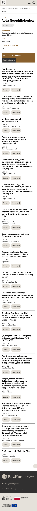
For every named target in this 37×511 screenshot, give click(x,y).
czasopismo (24, 8)
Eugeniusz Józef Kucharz (11, 126)
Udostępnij (16, 90)
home (3, 8)
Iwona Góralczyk (8, 221)
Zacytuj (5, 90)
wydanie (4, 11)
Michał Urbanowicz (9, 415)
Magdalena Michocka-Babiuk (13, 440)
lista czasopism (13, 8)
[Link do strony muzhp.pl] (3, 3)
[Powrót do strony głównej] (13, 476)
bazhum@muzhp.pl (16, 489)
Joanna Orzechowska (10, 241)
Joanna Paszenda (9, 223)
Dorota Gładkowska (9, 282)
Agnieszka (6, 262)
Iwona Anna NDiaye (9, 345)
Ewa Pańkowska (8, 368)
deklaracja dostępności (11, 484)
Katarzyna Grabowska (10, 108)
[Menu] (29, 3)
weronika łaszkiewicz (10, 325)
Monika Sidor (7, 393)
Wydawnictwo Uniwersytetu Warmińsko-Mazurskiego (18, 34)
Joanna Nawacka (8, 456)
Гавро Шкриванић (8, 86)
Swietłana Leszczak (9, 149)
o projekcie (29, 477)
